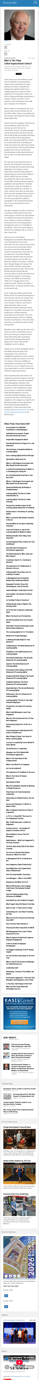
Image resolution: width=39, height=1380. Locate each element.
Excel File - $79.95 (8, 1301)
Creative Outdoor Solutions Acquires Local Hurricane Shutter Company (17, 1103)
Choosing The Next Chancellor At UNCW (20, 928)
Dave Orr (13, 1059)
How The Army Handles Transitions (18, 874)
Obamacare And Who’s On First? (17, 882)
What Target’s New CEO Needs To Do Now (20, 904)
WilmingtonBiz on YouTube (21, 1376)
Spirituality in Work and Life (16, 459)
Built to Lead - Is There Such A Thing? (19, 908)
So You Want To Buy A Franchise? (17, 600)
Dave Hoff (24, 66)
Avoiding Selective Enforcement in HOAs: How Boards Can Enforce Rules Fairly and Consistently (22, 1055)
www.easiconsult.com (21, 410)
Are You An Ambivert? (13, 768)
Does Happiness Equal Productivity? (19, 864)
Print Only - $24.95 (8, 1290)
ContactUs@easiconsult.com (14, 412)
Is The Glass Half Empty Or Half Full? (19, 984)
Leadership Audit (12, 968)
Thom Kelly (14, 1072)
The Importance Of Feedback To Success (20, 772)
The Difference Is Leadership (16, 749)
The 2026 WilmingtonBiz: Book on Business (17, 1279)
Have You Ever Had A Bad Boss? (17, 924)
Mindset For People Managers (16, 636)
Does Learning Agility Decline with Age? (20, 455)
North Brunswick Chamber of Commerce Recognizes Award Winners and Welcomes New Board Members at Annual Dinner (22, 1067)
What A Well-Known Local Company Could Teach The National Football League (18, 888)
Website (6, 41)
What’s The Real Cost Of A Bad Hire (18, 616)
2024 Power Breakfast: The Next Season (14, 1320)
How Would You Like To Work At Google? (20, 900)
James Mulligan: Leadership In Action (19, 590)
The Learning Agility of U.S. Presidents (20, 632)
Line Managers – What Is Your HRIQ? (19, 878)
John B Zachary (15, 1048)
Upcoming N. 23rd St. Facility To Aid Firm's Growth (19, 1089)
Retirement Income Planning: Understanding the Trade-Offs (21, 1045)
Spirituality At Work (13, 782)
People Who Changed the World (17, 440)
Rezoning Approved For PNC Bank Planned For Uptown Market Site (24, 1095)
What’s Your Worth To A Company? (18, 764)
